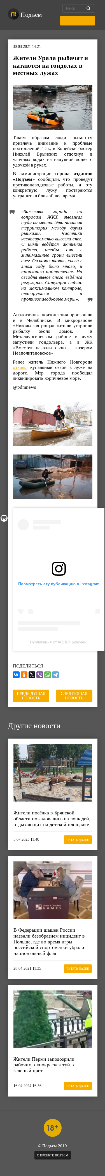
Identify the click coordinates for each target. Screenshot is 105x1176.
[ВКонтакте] (16, 674)
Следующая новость (74, 696)
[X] (32, 674)
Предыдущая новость (31, 696)
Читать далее (77, 840)
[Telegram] (55, 674)
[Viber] (39, 674)
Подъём (31, 14)
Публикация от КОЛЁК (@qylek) (59, 642)
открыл (20, 367)
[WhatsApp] (47, 674)
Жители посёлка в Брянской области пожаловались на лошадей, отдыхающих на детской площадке (51, 818)
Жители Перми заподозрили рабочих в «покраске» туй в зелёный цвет (43, 1064)
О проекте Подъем (52, 1155)
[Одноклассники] (24, 674)
